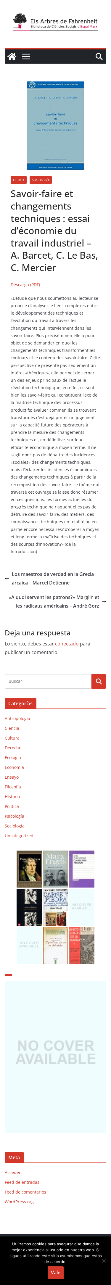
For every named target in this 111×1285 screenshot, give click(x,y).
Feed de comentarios (25, 1192)
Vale (55, 1272)
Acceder (13, 1172)
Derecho (13, 748)
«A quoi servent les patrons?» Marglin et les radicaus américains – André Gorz (54, 601)
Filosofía (13, 787)
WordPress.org (19, 1202)
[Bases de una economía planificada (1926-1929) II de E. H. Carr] (81, 892)
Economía (14, 767)
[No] (104, 1261)
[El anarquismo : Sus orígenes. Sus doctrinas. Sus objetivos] (81, 930)
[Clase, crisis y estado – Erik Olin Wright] (81, 854)
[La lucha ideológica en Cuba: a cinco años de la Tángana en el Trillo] (55, 1057)
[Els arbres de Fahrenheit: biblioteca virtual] (12, 56)
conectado (67, 643)
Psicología (14, 816)
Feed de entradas (22, 1182)
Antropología (17, 718)
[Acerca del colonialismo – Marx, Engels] (55, 854)
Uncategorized (19, 835)
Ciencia (18, 180)
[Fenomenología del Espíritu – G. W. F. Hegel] (29, 854)
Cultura (12, 738)
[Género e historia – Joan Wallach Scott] (29, 892)
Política (12, 806)
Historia (12, 796)
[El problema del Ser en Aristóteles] (55, 930)
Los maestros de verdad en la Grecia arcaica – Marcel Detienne (53, 578)
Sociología (40, 180)
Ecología (13, 757)
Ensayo (12, 777)
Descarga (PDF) (25, 284)
